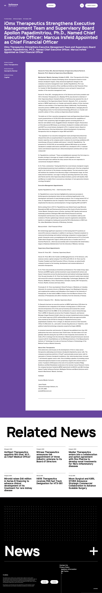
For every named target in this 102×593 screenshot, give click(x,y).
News (22, 552)
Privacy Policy (64, 567)
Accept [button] (44, 581)
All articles (51, 5)
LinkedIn (95, 588)
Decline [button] (54, 581)
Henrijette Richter (10, 71)
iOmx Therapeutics (11, 64)
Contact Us (64, 565)
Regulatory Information (68, 569)
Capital (6, 77)
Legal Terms (64, 571)
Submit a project (91, 5)
